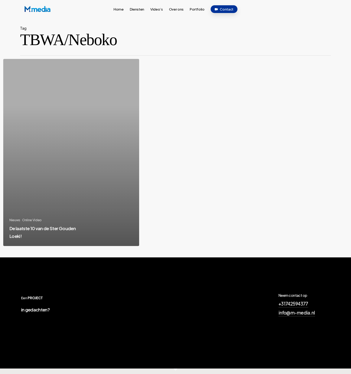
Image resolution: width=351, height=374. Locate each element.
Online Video (32, 220)
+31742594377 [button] (293, 304)
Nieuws (14, 220)
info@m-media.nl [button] (296, 312)
